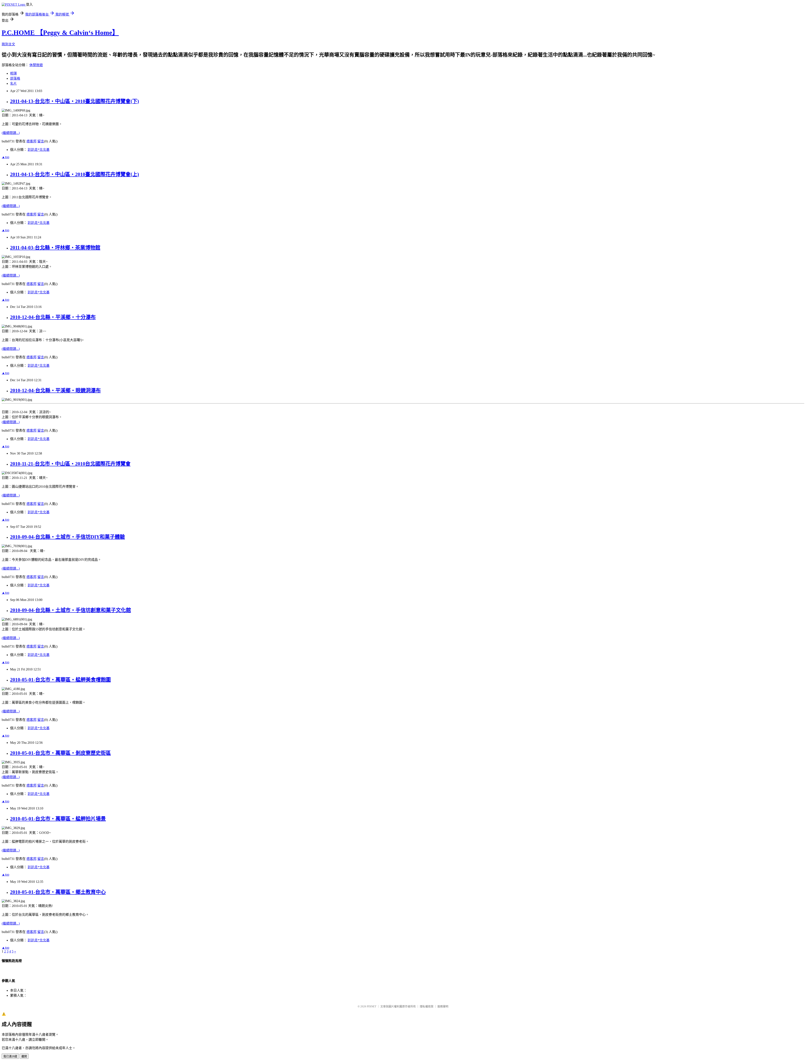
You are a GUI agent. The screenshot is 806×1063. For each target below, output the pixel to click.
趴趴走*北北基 (39, 149)
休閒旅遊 (36, 65)
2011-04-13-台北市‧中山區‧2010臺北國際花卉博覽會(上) (74, 174)
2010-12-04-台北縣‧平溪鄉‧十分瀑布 (53, 317)
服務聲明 (442, 1006)
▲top (5, 157)
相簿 (13, 73)
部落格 (15, 78)
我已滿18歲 (10, 1056)
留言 (40, 141)
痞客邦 (31, 141)
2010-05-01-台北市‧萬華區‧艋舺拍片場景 (58, 818)
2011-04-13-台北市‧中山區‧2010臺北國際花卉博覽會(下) (74, 101)
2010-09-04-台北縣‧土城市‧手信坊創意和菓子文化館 (70, 610)
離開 (24, 1056)
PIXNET (371, 1006)
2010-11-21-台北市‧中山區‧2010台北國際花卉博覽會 (70, 463)
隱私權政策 (426, 1006)
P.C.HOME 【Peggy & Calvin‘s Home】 (60, 32)
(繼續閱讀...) (11, 133)
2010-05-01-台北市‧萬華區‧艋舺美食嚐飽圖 (60, 679)
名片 (13, 83)
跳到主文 (8, 44)
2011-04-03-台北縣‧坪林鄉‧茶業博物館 (55, 247)
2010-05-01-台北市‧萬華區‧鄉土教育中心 (58, 892)
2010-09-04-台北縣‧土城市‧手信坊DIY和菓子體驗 (67, 537)
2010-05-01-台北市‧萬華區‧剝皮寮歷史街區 (60, 753)
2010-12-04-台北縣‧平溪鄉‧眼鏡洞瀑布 (55, 390)
